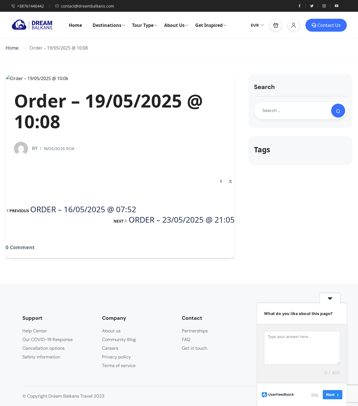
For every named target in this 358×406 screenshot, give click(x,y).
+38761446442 (30, 6)
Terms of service (119, 365)
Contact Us (329, 25)
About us (111, 331)
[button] (276, 25)
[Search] (338, 111)
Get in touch (194, 348)
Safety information (41, 357)
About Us (174, 25)
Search (264, 87)
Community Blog (119, 339)
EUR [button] (255, 25)
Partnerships (195, 331)
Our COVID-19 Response (47, 339)
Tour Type (143, 25)
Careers (110, 348)
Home (75, 25)
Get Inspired (209, 25)
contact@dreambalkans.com (87, 6)
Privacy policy (116, 357)
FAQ (186, 339)
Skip (314, 394)
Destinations (107, 25)
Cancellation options (43, 348)
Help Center (34, 331)
